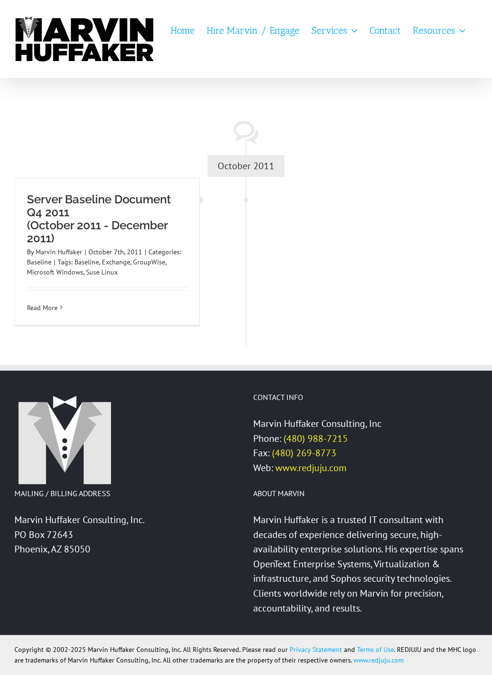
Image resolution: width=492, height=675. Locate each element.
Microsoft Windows (55, 272)
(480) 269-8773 (304, 453)
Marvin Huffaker (59, 252)
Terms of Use (375, 649)
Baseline (39, 262)
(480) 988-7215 (315, 438)
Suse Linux (102, 272)
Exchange (116, 262)
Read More (42, 307)
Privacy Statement (316, 649)
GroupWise (149, 262)
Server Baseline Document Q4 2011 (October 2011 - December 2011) (99, 218)
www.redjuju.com (310, 468)
